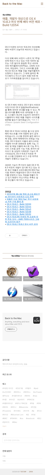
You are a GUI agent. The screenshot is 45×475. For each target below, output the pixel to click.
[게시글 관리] (15, 235)
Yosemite (7, 411)
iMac (15, 422)
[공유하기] (12, 235)
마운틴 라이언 (8, 388)
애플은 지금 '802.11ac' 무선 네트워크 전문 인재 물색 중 (21, 200)
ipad (36, 388)
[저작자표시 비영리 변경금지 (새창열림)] (32, 236)
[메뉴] (42, 4)
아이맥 (26, 411)
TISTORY (23, 472)
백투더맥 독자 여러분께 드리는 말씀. (15, 364)
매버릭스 (27, 392)
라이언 (6, 415)
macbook (30, 418)
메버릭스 (18, 392)
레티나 (14, 407)
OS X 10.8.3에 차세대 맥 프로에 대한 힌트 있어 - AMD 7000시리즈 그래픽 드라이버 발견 (22, 219)
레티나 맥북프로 (21, 403)
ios (22, 418)
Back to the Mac (12, 4)
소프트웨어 (7, 392)
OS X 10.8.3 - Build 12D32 (19, 214)
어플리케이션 (17, 396)
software (38, 392)
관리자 (31, 472)
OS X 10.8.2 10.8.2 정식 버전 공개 (22, 224)
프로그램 (20, 388)
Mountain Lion (17, 415)
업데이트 (7, 422)
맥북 (39, 403)
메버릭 (6, 407)
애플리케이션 (8, 403)
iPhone (6, 396)
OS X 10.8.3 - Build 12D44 (19, 206)
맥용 (32, 403)
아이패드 (18, 411)
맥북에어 (14, 418)
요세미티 (21, 400)
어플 (5, 400)
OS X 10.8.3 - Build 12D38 (19, 211)
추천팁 (34, 407)
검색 (40, 440)
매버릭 (28, 396)
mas (35, 396)
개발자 (28, 388)
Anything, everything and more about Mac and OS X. (17, 323)
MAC (5, 418)
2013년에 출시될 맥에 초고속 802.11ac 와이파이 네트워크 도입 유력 (22, 195)
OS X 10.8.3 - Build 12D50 (19, 204)
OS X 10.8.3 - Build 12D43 (19, 209)
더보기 (4, 426)
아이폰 (12, 400)
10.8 (40, 411)
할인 (39, 418)
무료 (33, 415)
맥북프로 (31, 400)
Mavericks (24, 407)
